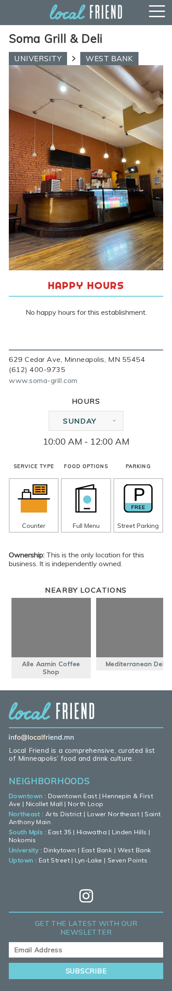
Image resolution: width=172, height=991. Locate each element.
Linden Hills (129, 832)
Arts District (63, 814)
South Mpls (26, 832)
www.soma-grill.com (43, 380)
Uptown (21, 860)
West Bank (109, 58)
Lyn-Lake (88, 860)
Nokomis (22, 840)
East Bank (97, 850)
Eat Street (54, 860)
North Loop (85, 804)
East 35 (59, 832)
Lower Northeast (113, 814)
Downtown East (72, 796)
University (38, 58)
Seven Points (127, 860)
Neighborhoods (49, 781)
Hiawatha (92, 832)
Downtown (25, 796)
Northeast (24, 814)
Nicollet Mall (44, 804)
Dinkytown (60, 850)
